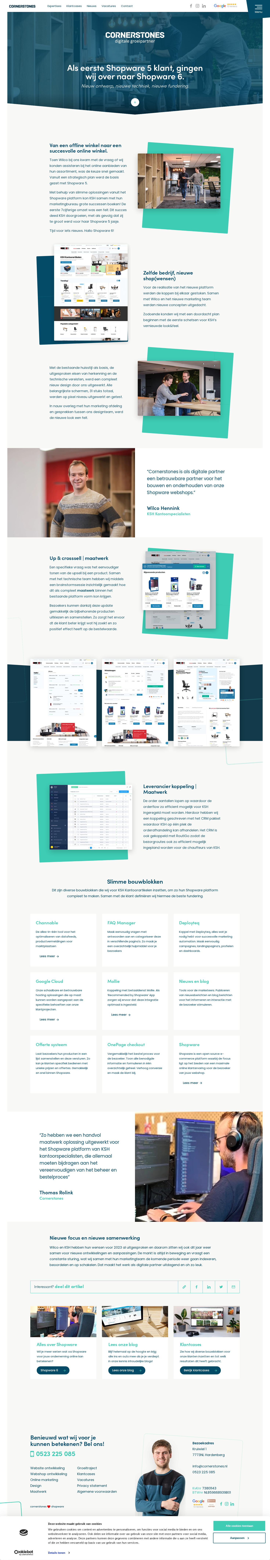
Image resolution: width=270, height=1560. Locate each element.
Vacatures (109, 6)
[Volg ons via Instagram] (197, 6)
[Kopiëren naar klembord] (184, 1287)
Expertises (54, 6)
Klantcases (74, 6)
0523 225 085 (203, 1472)
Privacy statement (92, 1485)
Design (35, 1485)
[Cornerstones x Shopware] (47, 1507)
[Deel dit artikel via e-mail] (233, 1287)
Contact (127, 6)
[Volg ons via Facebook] (191, 6)
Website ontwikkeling (47, 1468)
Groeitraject (87, 1468)
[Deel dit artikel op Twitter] (221, 1287)
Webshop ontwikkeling (48, 1474)
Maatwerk (38, 1491)
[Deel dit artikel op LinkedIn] (209, 1287)
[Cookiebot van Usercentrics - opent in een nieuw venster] (24, 1553)
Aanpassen (237, 1537)
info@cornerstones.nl (209, 1466)
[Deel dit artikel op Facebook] (196, 1287)
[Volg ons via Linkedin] (204, 6)
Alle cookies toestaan (239, 1525)
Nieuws (91, 6)
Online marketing (44, 1479)
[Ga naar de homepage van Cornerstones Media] (22, 6)
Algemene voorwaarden (97, 1491)
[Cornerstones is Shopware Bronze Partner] (211, 1504)
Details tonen (56, 1552)
